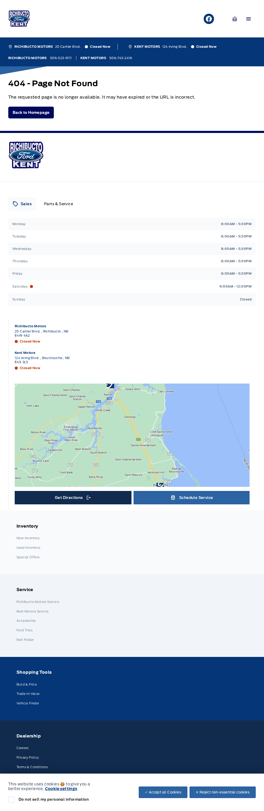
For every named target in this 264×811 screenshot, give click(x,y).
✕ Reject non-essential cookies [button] (223, 792)
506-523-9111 (61, 58)
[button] (235, 19)
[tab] (22, 204)
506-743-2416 (120, 58)
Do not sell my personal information (54, 799)
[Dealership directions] (132, 435)
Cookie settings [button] (61, 788)
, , (42, 333)
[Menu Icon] (248, 19)
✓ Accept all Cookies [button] (163, 792)
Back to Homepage (31, 112)
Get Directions (72, 499)
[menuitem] (132, 542)
